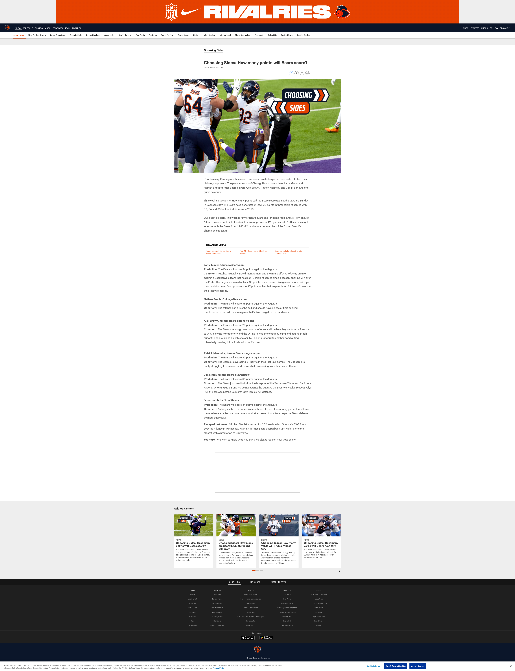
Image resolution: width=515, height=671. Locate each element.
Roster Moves (217, 612)
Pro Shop (318, 612)
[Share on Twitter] (297, 75)
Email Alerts (318, 608)
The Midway (250, 603)
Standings (192, 616)
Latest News (217, 594)
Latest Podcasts (217, 608)
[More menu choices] (85, 28)
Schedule (192, 612)
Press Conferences (217, 625)
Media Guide (192, 608)
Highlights (217, 621)
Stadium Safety (287, 625)
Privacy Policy (219, 668)
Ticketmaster (250, 621)
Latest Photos (217, 599)
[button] (254, 571)
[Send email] (302, 75)
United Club (250, 625)
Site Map (319, 625)
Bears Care (319, 599)
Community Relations (319, 603)
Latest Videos (217, 603)
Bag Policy (287, 599)
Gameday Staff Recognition (287, 608)
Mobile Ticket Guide (251, 608)
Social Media (318, 621)
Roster (192, 594)
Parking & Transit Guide (287, 612)
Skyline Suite (250, 612)
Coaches (192, 603)
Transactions (192, 625)
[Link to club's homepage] (7, 28)
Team (192, 590)
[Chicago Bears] (257, 650)
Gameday (287, 590)
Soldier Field (287, 621)
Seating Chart (287, 616)
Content (217, 590)
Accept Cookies (417, 666)
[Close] (511, 666)
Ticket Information (250, 594)
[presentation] (340, 571)
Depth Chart (192, 599)
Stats (192, 621)
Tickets (250, 590)
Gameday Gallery (217, 616)
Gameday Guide (287, 603)
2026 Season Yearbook (318, 594)
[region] (257, 666)
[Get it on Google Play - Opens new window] (266, 639)
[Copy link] (307, 73)
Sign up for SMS (319, 616)
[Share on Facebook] (291, 75)
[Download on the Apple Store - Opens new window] (248, 638)
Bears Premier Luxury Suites (250, 599)
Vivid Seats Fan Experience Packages (250, 616)
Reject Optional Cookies (396, 666)
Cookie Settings (373, 666)
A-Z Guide (287, 594)
